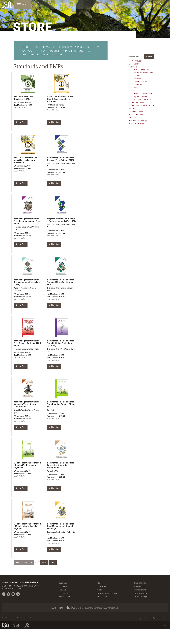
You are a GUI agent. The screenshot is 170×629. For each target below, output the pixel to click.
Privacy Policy (64, 597)
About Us (62, 590)
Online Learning (140, 590)
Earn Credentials (140, 593)
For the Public (139, 586)
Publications (101, 586)
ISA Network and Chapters (106, 593)
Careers (99, 590)
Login (165, 625)
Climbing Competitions (143, 597)
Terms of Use (101, 597)
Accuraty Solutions (161, 618)
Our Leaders (63, 593)
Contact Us (63, 586)
